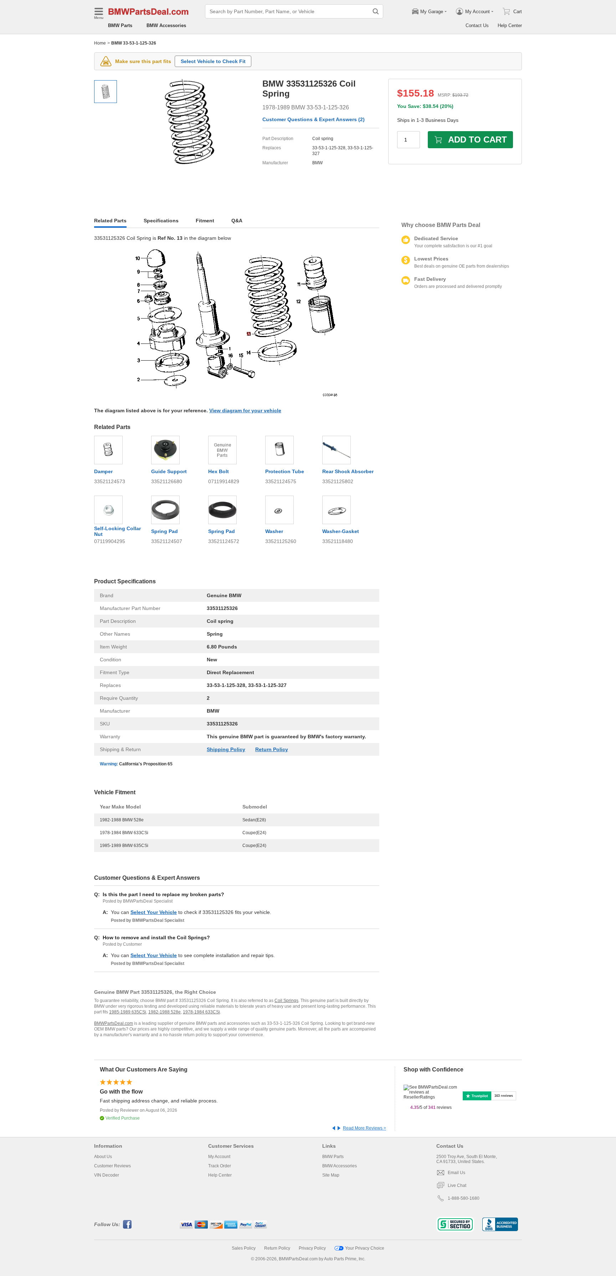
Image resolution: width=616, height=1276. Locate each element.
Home (100, 43)
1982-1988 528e (164, 1011)
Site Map (330, 1175)
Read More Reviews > (364, 1128)
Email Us (456, 1172)
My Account (219, 1156)
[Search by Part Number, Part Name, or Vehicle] (375, 11)
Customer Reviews (112, 1165)
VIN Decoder (106, 1175)
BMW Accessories (166, 25)
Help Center (510, 25)
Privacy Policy (312, 1248)
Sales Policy (244, 1248)
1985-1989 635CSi (127, 1011)
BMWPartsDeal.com (113, 1023)
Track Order (219, 1165)
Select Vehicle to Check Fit (213, 61)
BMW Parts (120, 25)
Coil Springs (286, 1000)
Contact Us (477, 25)
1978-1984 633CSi (201, 1011)
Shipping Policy (226, 749)
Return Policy (271, 749)
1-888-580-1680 (463, 1198)
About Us (103, 1156)
